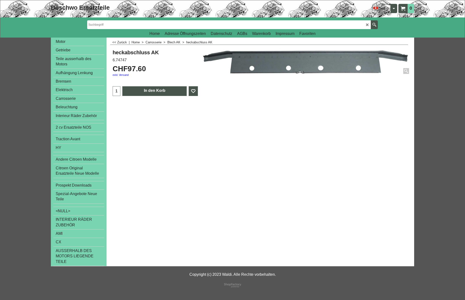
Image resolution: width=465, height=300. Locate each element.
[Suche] (374, 24)
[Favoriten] (193, 91)
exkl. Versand (121, 74)
